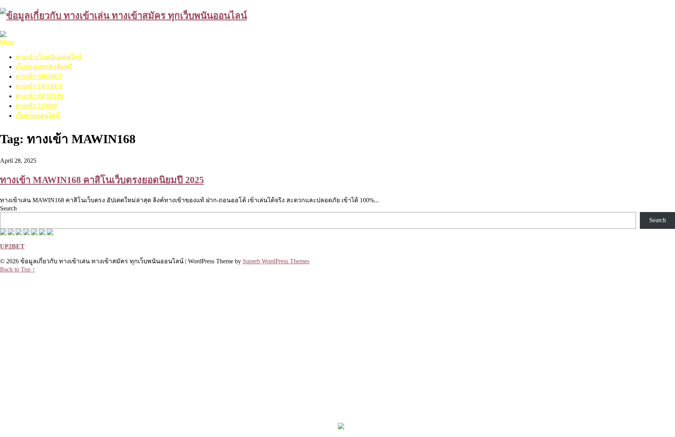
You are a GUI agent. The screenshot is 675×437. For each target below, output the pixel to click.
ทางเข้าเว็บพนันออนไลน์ (49, 57)
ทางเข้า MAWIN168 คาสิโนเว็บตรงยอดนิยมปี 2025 (102, 180)
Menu (7, 42)
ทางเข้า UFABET (39, 86)
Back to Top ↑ (17, 269)
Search (8, 208)
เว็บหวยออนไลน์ (38, 115)
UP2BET (12, 246)
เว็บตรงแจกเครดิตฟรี (44, 66)
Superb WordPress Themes (276, 261)
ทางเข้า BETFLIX (40, 96)
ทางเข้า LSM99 (36, 106)
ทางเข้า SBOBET (39, 76)
